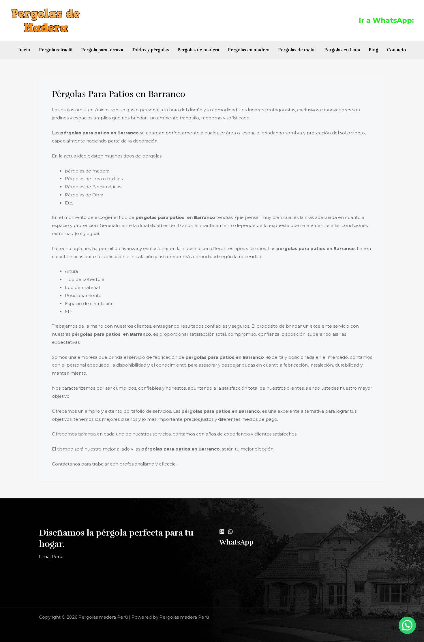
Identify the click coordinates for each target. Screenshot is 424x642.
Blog (373, 49)
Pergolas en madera (248, 49)
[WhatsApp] (230, 531)
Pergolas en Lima (342, 49)
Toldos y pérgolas (150, 49)
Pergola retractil (55, 49)
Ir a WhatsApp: (386, 20)
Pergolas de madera (198, 49)
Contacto (396, 49)
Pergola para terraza (102, 49)
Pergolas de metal (297, 49)
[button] (407, 625)
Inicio (24, 49)
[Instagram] (221, 531)
